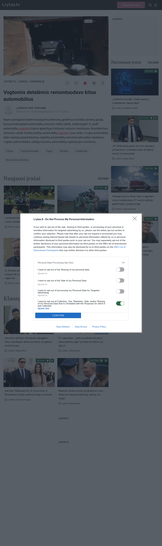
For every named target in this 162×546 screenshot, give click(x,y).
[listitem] (81, 262)
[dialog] (81, 273)
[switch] (120, 269)
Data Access (81, 326)
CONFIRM (58, 315)
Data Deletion (63, 326)
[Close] (136, 219)
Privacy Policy (99, 326)
